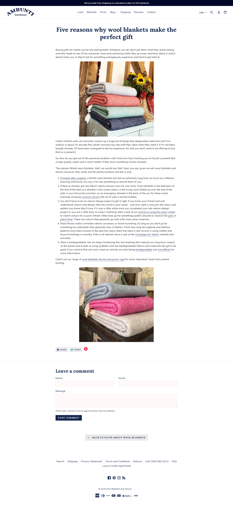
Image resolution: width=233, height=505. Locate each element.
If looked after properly (73, 178)
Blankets (92, 12)
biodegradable (144, 249)
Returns (137, 461)
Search (60, 461)
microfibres (164, 249)
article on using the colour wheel (156, 212)
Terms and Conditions (117, 461)
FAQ (174, 461)
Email (122, 378)
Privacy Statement (91, 461)
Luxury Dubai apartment (116, 465)
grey (170, 215)
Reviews (139, 12)
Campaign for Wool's (147, 234)
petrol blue (66, 219)
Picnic (103, 12)
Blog (113, 12)
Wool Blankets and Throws (119, 489)
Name (59, 378)
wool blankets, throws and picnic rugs (103, 259)
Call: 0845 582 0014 (157, 461)
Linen (80, 12)
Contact (151, 12)
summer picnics (91, 196)
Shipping (126, 12)
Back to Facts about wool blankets (118, 437)
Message (61, 390)
